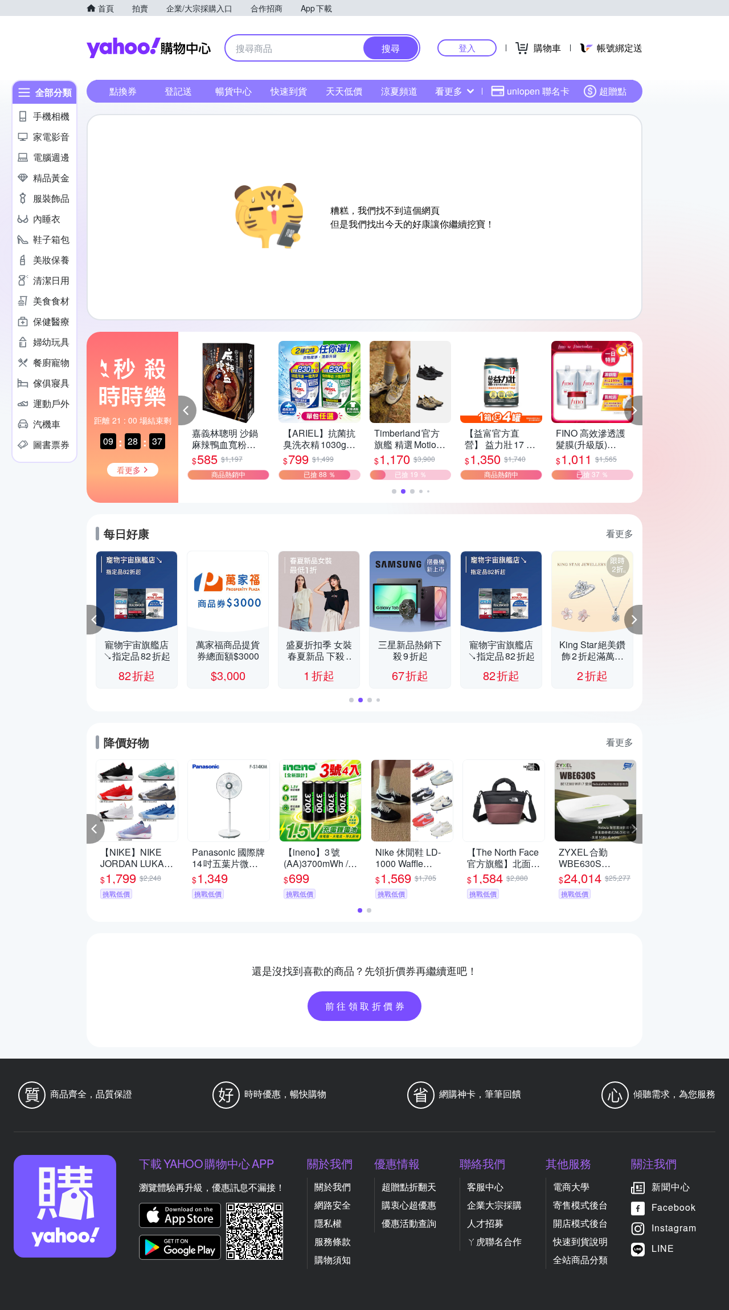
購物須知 (332, 1259)
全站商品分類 (580, 1259)
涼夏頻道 (399, 90)
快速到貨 (289, 90)
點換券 (123, 90)
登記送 (178, 90)
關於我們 (332, 1186)
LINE (663, 1248)
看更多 (448, 90)
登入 (467, 48)
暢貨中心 (233, 90)
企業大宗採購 (494, 1204)
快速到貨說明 (580, 1241)
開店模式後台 (580, 1223)
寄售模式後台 (580, 1204)
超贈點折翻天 (409, 1186)
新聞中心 (671, 1186)
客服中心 (485, 1186)
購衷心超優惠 (409, 1204)
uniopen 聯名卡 (538, 90)
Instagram (674, 1227)
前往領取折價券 (366, 1005)
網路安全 (332, 1204)
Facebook (674, 1207)
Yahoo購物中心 (149, 48)
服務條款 (332, 1241)
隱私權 (328, 1223)
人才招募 (485, 1223)
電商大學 (571, 1186)
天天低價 (344, 90)
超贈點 (612, 90)
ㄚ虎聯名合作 (494, 1241)
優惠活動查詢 (409, 1223)
